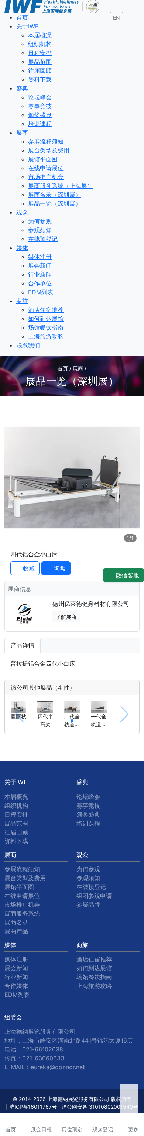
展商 (22, 132)
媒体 (22, 247)
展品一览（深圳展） (54, 203)
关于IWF (27, 26)
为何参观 (40, 221)
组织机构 (40, 44)
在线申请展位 (46, 168)
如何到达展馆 (46, 318)
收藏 (28, 568)
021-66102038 (42, 1049)
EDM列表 (40, 292)
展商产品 (16, 931)
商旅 (22, 301)
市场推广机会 (46, 177)
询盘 (59, 568)
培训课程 (40, 123)
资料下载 (40, 79)
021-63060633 (43, 1058)
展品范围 (40, 61)
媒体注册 (40, 256)
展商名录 (16, 922)
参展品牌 (88, 904)
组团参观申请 (94, 895)
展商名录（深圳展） (54, 194)
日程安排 (40, 52)
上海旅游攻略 (46, 336)
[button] (72, 720)
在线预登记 (43, 239)
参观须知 (40, 230)
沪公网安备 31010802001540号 (100, 1107)
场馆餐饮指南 (46, 327)
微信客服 (126, 575)
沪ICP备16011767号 (33, 1107)
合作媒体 (16, 985)
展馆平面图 (43, 159)
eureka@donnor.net (58, 1067)
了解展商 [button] (66, 617)
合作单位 (40, 283)
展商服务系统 (22, 913)
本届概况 (40, 35)
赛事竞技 (40, 106)
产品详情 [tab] (22, 645)
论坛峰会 (40, 97)
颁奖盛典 (40, 115)
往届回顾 (40, 70)
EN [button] (116, 17)
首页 (22, 17)
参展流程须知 (46, 141)
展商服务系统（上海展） (60, 185)
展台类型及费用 (48, 150)
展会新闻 (40, 265)
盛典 (22, 88)
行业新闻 (40, 274)
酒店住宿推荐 (46, 309)
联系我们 (28, 345)
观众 (22, 212)
